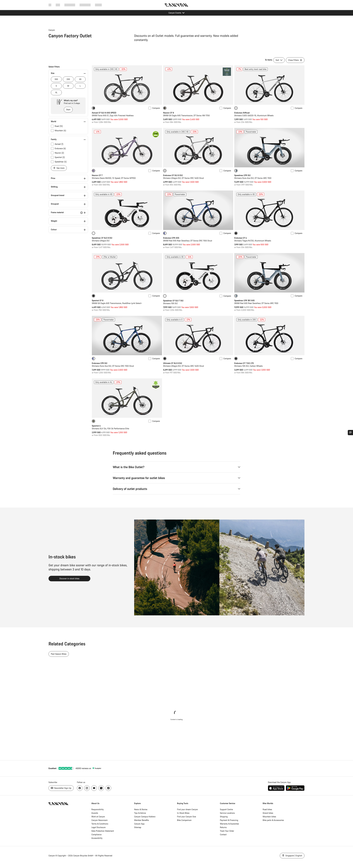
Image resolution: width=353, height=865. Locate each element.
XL (56, 92)
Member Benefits (141, 820)
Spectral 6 (96, 425)
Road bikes (267, 809)
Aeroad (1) (59, 144)
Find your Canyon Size (186, 816)
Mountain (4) (60, 130)
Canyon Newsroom (99, 820)
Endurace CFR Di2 (99, 363)
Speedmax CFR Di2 (242, 175)
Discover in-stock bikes (69, 578)
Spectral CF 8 (97, 300)
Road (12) (59, 126)
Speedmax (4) (61, 161)
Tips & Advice (140, 813)
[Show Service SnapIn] (350, 432)
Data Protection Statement (102, 831)
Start (68, 109)
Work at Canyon (98, 816)
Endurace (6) (60, 148)
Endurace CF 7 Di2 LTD (244, 363)
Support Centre (226, 809)
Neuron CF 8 (168, 112)
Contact (223, 834)
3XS (56, 79)
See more (60, 168)
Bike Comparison (184, 820)
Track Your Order (227, 831)
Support (98, 5)
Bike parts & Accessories (273, 820)
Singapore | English (293, 855)
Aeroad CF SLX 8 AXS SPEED (104, 112)
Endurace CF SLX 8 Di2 (173, 175)
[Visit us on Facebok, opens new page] (79, 788)
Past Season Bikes (58, 654)
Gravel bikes (268, 813)
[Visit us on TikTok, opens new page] (108, 788)
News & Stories (140, 809)
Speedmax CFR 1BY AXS (244, 300)
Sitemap (137, 827)
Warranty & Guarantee (229, 823)
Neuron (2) (59, 152)
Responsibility (97, 809)
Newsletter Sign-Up (62, 788)
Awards (94, 813)
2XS (68, 79)
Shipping (224, 816)
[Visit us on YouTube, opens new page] (94, 788)
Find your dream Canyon (187, 809)
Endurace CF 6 (240, 238)
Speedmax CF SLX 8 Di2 (102, 238)
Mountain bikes (269, 816)
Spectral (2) (60, 157)
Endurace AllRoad (242, 112)
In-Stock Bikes (183, 813)
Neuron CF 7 (97, 175)
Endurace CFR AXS (171, 238)
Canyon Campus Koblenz (144, 816)
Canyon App (139, 823)
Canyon (52, 30)
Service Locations (227, 813)
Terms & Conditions (99, 823)
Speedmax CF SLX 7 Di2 (173, 300)
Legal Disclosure (98, 827)
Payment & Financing (229, 820)
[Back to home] (176, 5)
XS (80, 79)
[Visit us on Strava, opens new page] (101, 788)
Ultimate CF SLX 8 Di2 (172, 363)
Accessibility (96, 838)
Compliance (96, 834)
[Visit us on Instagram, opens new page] (87, 788)
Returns (223, 827)
